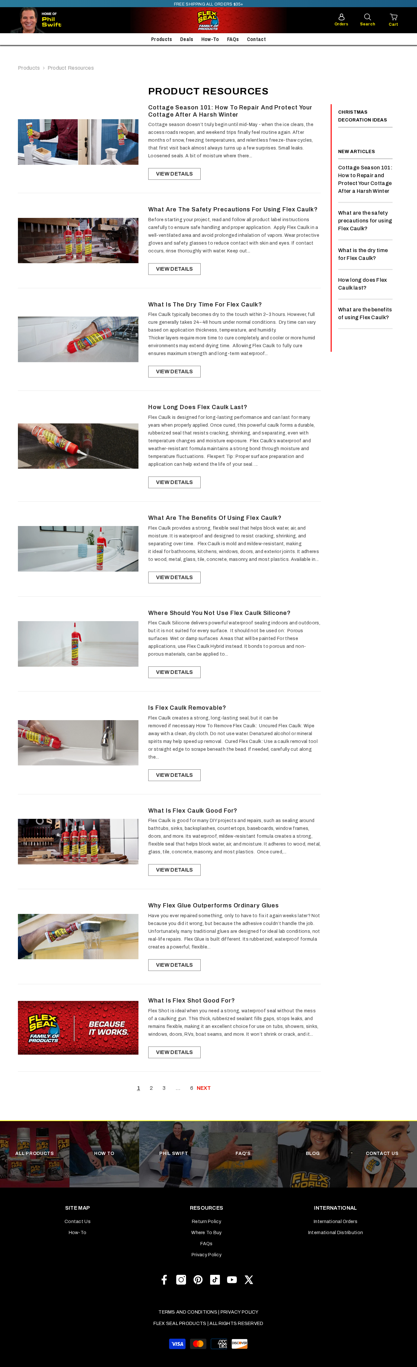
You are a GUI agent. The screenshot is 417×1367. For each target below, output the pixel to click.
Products (161, 39)
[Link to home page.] (208, 20)
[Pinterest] (198, 1279)
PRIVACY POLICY (240, 1312)
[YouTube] (231, 1279)
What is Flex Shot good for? (191, 1000)
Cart (393, 24)
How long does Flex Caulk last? (198, 407)
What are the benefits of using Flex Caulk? (215, 518)
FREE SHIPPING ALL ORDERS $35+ (208, 4)
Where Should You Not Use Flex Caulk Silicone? (219, 613)
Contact (256, 39)
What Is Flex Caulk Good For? (192, 810)
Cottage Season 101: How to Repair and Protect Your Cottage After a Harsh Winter (230, 111)
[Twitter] (248, 1279)
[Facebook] (164, 1279)
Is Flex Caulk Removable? (187, 708)
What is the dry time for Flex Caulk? (205, 304)
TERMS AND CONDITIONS (187, 1312)
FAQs (233, 39)
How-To (210, 39)
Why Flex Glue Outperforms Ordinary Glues (213, 905)
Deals (187, 39)
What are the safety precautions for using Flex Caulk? (233, 209)
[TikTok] (215, 1279)
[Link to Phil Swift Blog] (56, 20)
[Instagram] (181, 1279)
